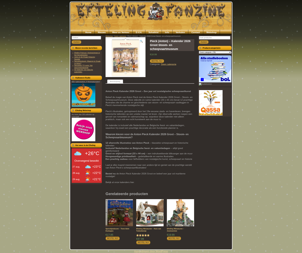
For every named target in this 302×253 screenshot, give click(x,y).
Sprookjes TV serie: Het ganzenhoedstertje (83, 66)
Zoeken (204, 42)
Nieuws (102, 32)
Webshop (211, 32)
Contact (195, 32)
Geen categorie (120, 36)
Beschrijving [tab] (115, 81)
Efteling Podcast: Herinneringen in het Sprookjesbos (87, 54)
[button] (141, 41)
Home (88, 32)
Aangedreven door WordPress (151, 251)
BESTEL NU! (156, 61)
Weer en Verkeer (120, 32)
